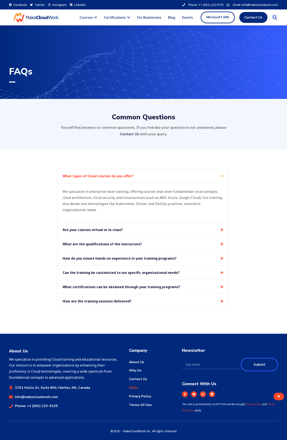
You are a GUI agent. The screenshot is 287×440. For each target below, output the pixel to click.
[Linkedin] (212, 394)
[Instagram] (203, 394)
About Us (136, 362)
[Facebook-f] (185, 394)
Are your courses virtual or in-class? (93, 229)
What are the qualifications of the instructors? (102, 244)
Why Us (135, 370)
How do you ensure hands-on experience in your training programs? (119, 258)
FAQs (133, 387)
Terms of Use (140, 405)
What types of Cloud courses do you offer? (98, 176)
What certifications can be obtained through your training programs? (121, 287)
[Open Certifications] (128, 17)
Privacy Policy (140, 396)
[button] (275, 17)
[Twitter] (194, 394)
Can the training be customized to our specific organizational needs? (121, 272)
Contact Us (129, 133)
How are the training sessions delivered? (97, 301)
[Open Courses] (95, 17)
